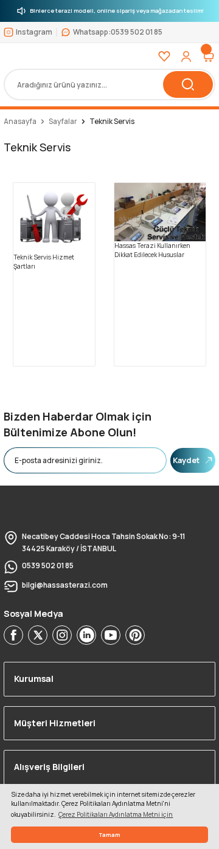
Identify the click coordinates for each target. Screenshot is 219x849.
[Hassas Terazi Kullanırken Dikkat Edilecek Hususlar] (160, 211)
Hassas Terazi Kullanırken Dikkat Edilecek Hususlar (152, 250)
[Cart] (208, 56)
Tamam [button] (109, 835)
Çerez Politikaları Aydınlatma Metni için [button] (115, 814)
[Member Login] (186, 56)
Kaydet (186, 460)
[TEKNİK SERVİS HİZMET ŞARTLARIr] (54, 217)
